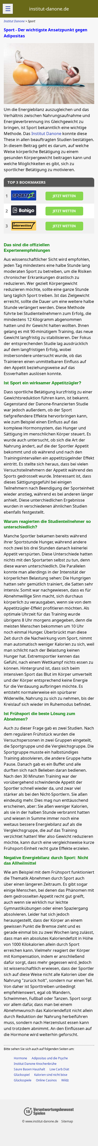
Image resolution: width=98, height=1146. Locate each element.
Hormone (20, 1058)
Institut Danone (46, 133)
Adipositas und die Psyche (50, 1058)
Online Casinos (46, 1080)
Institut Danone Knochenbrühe (35, 1064)
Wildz (65, 1080)
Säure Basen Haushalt (29, 1069)
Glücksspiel (22, 1075)
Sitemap (67, 1121)
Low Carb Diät (59, 1069)
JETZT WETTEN (64, 196)
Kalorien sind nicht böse (50, 1075)
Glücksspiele (22, 1080)
